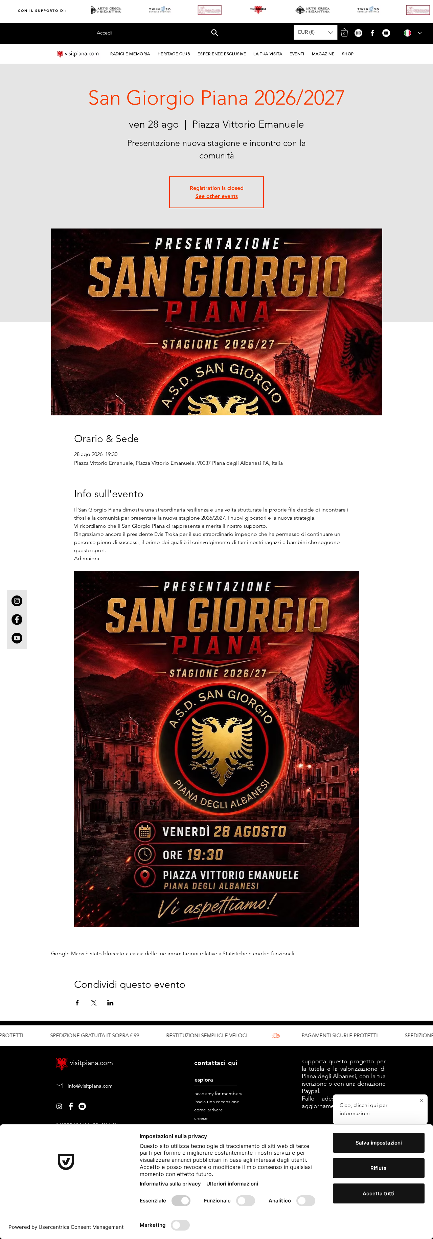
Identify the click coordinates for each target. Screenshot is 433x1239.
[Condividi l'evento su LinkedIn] (110, 1002)
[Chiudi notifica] (421, 1101)
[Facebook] (17, 619)
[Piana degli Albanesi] (59, 1106)
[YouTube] (17, 638)
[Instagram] (17, 600)
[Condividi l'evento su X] (94, 1002)
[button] (214, 32)
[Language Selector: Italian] (411, 33)
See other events (217, 196)
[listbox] (316, 32)
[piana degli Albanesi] (82, 1106)
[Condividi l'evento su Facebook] (77, 1002)
